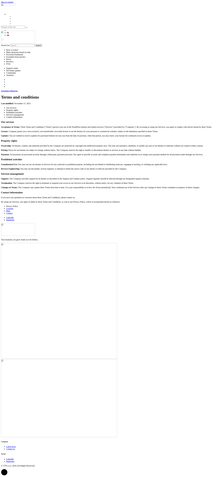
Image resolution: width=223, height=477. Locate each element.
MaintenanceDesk (19, 23)
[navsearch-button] (3, 24)
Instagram (10, 220)
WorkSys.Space (18, 16)
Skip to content (7, 2)
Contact (10, 30)
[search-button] (26, 27)
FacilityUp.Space (19, 19)
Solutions (10, 14)
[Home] (8, 5)
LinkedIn (10, 217)
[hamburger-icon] (2, 10)
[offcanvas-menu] (3, 29)
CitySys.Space (18, 21)
